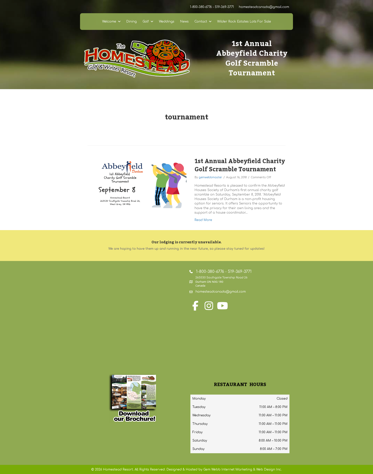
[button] (195, 305)
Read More (203, 220)
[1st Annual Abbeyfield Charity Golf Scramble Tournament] (136, 185)
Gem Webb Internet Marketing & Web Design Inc (242, 469)
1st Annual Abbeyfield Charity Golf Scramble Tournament (239, 165)
